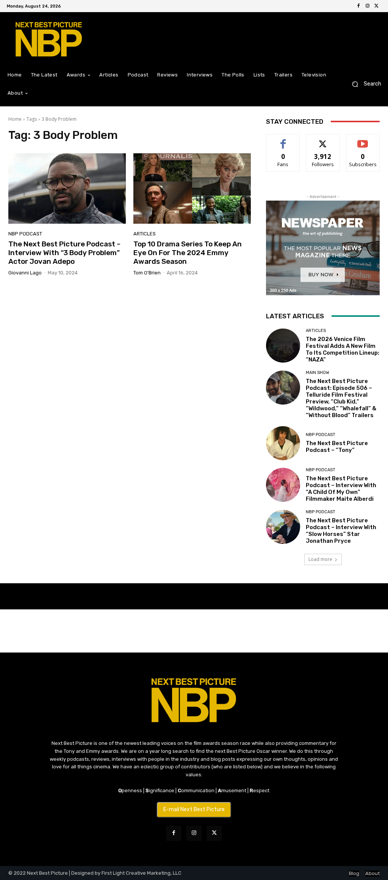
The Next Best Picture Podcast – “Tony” (337, 446)
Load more (320, 559)
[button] (363, 84)
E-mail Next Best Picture (194, 809)
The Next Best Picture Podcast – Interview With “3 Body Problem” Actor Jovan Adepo (64, 253)
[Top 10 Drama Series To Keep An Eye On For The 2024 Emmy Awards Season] (192, 188)
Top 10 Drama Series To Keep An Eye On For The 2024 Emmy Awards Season (187, 253)
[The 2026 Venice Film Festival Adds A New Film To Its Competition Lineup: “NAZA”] (283, 346)
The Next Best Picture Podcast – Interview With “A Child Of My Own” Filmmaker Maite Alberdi (341, 488)
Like (283, 140)
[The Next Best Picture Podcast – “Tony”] (283, 443)
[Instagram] (367, 6)
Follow (323, 140)
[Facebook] (358, 6)
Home (15, 119)
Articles (144, 233)
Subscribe (363, 140)
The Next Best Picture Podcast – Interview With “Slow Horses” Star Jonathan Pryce (341, 530)
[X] (376, 6)
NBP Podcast (25, 233)
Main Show (317, 373)
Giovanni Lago (25, 273)
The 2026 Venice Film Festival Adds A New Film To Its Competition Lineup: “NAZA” (342, 349)
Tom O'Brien (147, 273)
